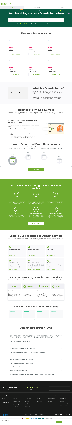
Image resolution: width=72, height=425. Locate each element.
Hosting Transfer (28, 403)
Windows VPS (27, 406)
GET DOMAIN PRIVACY (13, 269)
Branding (32, 116)
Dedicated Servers (28, 407)
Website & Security (40, 395)
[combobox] (9, 414)
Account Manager (63, 409)
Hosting (26, 395)
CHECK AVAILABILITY (16, 54)
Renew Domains (16, 398)
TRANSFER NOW (12, 255)
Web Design (38, 398)
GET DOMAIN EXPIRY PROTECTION (34, 269)
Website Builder (39, 396)
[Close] (70, 422)
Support (61, 395)
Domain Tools (15, 403)
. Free (37, 23)
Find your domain (36, 223)
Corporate (3, 398)
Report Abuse (62, 401)
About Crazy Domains (6, 395)
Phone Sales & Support (63, 396)
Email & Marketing (52, 395)
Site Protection (39, 401)
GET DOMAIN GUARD (51, 269)
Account (61, 407)
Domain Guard (16, 404)
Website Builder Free (25, 23)
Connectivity (44, 116)
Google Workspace (51, 398)
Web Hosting (27, 396)
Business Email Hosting (52, 396)
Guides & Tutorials (63, 398)
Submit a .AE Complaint (17, 407)
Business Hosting (28, 398)
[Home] (2, 382)
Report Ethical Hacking (63, 405)
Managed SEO (50, 401)
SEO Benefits (37, 116)
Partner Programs (5, 402)
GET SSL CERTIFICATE (51, 255)
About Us (3, 396)
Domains (15, 395)
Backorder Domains (16, 401)
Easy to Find (26, 116)
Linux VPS (26, 404)
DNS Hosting (27, 401)
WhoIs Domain (16, 406)
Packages (38, 403)
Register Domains (16, 396)
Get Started (36, 169)
